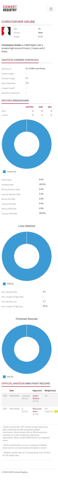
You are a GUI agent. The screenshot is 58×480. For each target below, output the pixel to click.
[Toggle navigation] (51, 9)
